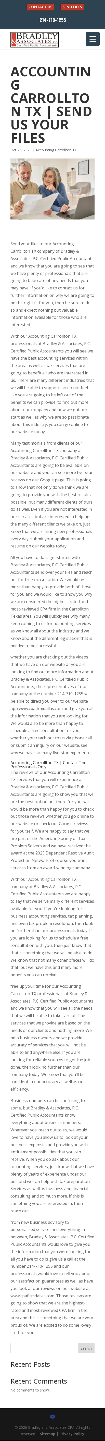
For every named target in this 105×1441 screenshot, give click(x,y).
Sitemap (47, 1433)
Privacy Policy (71, 1433)
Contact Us (40, 7)
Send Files (72, 7)
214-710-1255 (53, 20)
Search (86, 1348)
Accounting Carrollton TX (56, 150)
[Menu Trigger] (93, 39)
